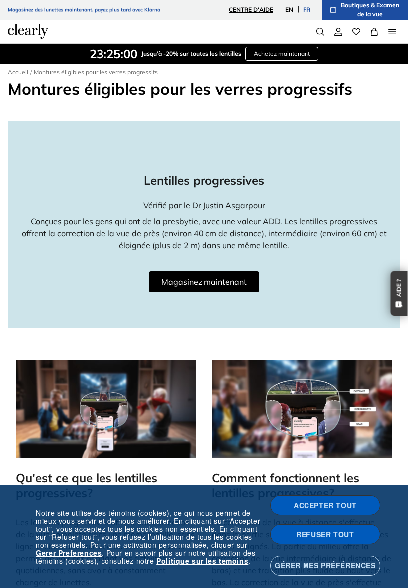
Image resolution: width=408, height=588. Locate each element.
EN (289, 9)
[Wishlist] (356, 32)
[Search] (320, 32)
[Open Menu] (392, 32)
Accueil (18, 72)
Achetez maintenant (282, 53)
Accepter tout (325, 505)
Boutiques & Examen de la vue (370, 9)
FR (306, 9)
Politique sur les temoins (202, 561)
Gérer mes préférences (325, 565)
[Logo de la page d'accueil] (28, 31)
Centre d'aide (251, 9)
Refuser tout (325, 534)
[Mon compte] (338, 32)
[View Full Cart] (374, 32)
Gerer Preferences (69, 553)
